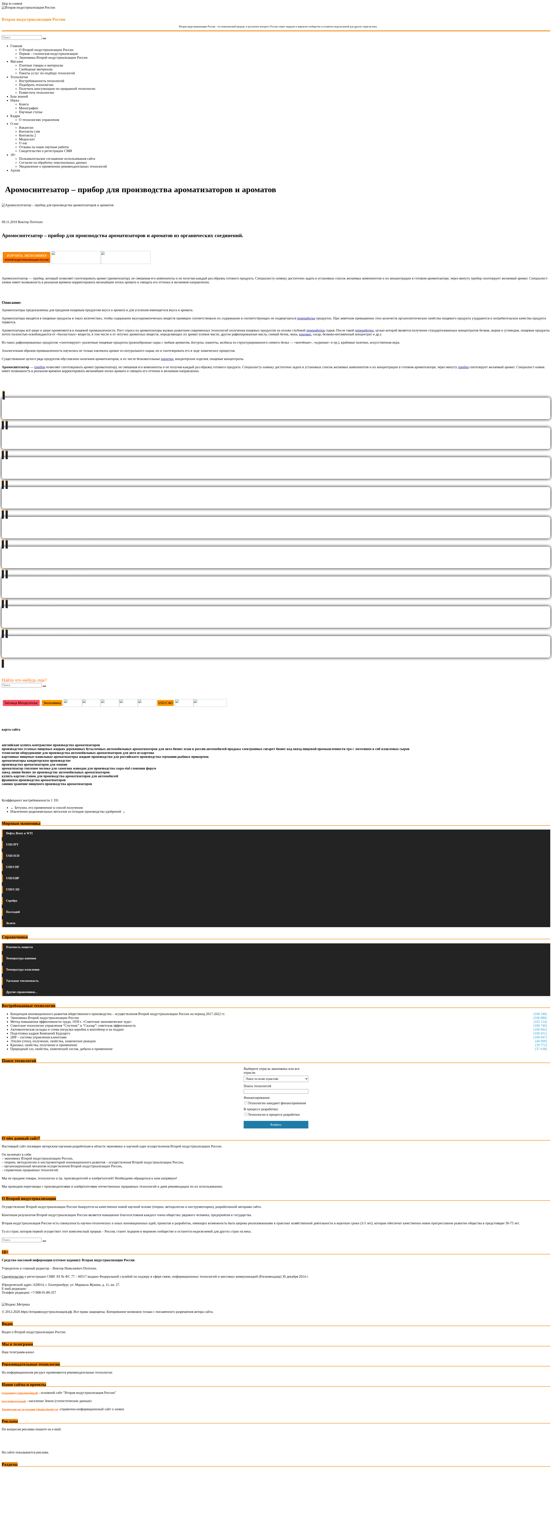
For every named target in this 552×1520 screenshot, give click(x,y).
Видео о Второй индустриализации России (34, 1332)
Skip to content (12, 3)
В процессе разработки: (261, 1109)
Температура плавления (22, 969)
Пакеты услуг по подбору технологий (47, 73)
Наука (14, 100)
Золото (10, 923)
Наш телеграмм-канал (18, 1352)
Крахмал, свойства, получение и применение (43, 1045)
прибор (463, 367)
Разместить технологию (36, 92)
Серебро (11, 900)
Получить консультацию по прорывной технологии (57, 88)
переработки (364, 330)
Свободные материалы (36, 69)
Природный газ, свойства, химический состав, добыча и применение (61, 1049)
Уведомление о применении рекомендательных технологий (63, 166)
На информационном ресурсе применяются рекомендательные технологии (57, 1372)
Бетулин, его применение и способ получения (46, 807)
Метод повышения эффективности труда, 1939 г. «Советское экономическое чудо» (71, 1021)
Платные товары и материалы (41, 65)
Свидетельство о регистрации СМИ (45, 151)
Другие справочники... (21, 992)
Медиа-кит (27, 139)
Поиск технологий (257, 1086)
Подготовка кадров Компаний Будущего (40, 1033)
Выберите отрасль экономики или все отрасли (272, 1070)
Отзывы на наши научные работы (44, 147)
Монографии (28, 108)
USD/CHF (12, 867)
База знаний (19, 96)
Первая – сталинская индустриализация (48, 54)
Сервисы (9, 1513)
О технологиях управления (39, 120)
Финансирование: (257, 1098)
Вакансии (26, 127)
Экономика (10, 1472)
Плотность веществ (19, 947)
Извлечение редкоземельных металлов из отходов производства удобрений (67, 811)
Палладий (13, 912)
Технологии (19, 77)
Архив (15, 170)
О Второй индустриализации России (46, 50)
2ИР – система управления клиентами (38, 1037)
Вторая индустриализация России (33, 19)
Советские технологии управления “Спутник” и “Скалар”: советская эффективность (73, 1025)
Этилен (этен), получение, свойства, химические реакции (53, 1041)
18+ (13, 155)
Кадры (15, 116)
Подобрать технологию (36, 85)
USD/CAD (12, 889)
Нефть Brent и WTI (19, 833)
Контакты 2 (27, 135)
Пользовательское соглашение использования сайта (57, 158)
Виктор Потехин (30, 222)
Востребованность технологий (41, 81)
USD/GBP (12, 878)
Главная (16, 46)
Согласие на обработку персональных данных (53, 162)
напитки (167, 359)
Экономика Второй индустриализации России (53, 57)
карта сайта (11, 729)
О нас (14, 123)
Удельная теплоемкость (22, 980)
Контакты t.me (29, 131)
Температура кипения (21, 958)
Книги (24, 104)
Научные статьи (30, 112)
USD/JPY (12, 844)
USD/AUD (12, 855)
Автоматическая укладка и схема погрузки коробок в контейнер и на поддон (67, 1029)
